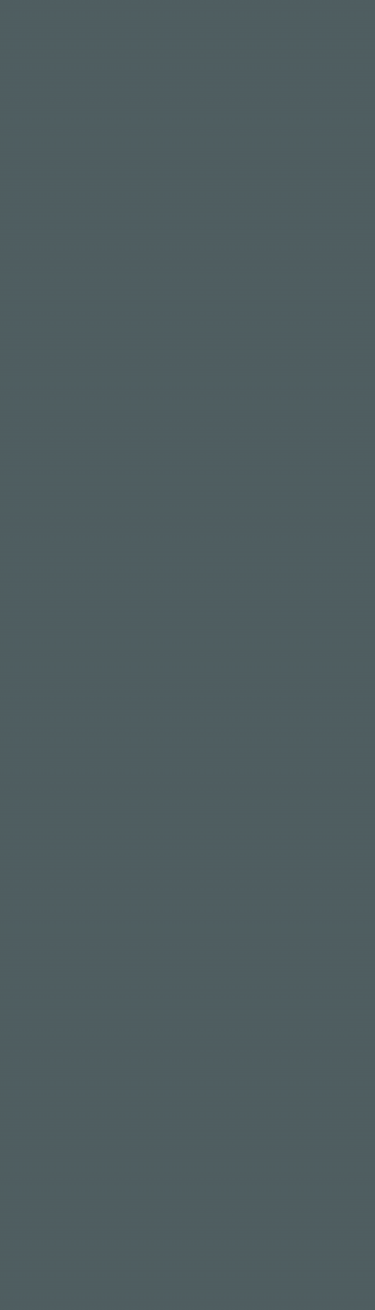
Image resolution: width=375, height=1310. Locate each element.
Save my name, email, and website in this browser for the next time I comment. (184, 589)
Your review (54, 478)
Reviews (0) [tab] (51, 294)
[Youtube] (21, 1179)
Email (206, 540)
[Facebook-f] (21, 1153)
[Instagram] (46, 1153)
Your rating (54, 438)
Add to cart (270, 184)
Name (44, 540)
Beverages (238, 217)
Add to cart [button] (101, 861)
